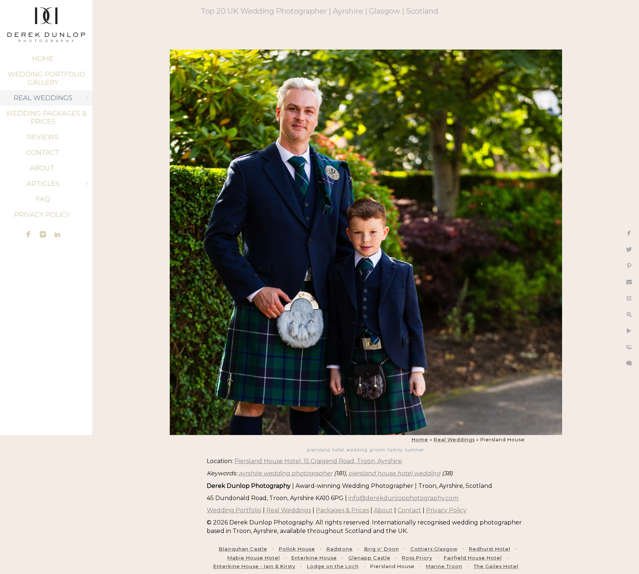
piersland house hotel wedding (394, 473)
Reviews (43, 137)
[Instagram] (43, 234)
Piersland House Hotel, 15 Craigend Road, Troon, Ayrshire (318, 461)
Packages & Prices (342, 510)
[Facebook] (28, 234)
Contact (43, 153)
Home (43, 59)
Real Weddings (43, 98)
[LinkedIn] (57, 234)
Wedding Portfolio (234, 510)
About (43, 168)
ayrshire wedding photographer (285, 473)
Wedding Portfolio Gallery (46, 78)
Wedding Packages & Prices (46, 117)
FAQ (43, 199)
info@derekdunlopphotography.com (403, 498)
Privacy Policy (43, 215)
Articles (43, 184)
